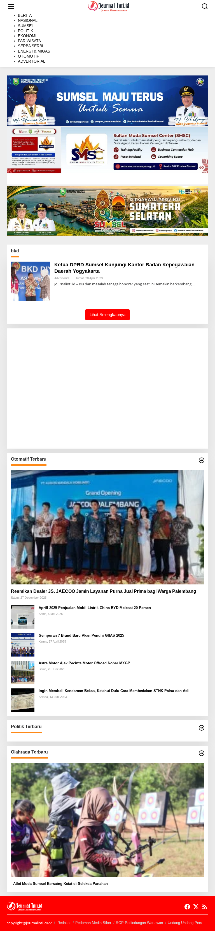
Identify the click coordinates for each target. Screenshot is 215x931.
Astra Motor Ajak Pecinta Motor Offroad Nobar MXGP (84, 663)
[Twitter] (196, 906)
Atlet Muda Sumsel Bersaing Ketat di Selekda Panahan (60, 884)
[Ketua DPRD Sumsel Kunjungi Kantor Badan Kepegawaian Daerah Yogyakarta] (193, 284)
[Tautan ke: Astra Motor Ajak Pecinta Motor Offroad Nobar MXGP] (22, 671)
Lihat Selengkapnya (107, 314)
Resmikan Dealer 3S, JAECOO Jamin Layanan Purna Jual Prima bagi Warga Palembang (103, 591)
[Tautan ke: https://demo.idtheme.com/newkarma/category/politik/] (201, 727)
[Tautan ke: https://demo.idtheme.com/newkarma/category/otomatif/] (201, 460)
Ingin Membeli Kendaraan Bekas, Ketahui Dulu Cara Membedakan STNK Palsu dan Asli (114, 691)
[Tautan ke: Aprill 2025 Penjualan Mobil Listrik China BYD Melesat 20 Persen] (22, 616)
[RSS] (204, 906)
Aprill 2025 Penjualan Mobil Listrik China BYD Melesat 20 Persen (95, 608)
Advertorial (61, 278)
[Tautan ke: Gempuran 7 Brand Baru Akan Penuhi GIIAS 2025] (22, 644)
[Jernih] (109, 6)
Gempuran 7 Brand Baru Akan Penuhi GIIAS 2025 (81, 635)
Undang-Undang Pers (185, 923)
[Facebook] (187, 906)
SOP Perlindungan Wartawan (139, 923)
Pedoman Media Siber (93, 923)
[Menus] (11, 6)
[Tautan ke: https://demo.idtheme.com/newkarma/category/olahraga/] (201, 753)
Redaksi (64, 923)
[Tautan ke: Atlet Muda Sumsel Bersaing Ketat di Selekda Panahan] (107, 820)
